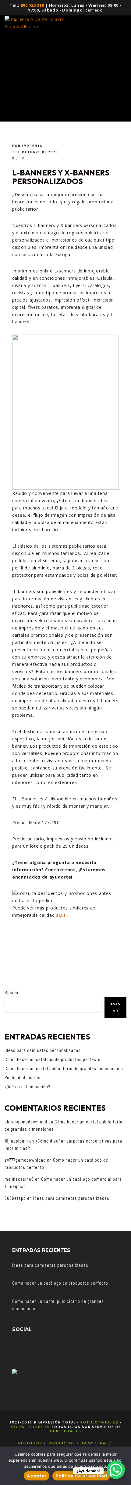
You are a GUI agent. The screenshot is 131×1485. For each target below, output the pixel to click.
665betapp (15, 1198)
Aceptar (36, 1476)
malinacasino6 (19, 1179)
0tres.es (39, 1426)
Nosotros (30, 1443)
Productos (62, 1443)
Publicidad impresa (24, 1077)
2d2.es (17, 1426)
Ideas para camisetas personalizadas (43, 1050)
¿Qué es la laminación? (27, 1086)
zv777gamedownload (25, 1160)
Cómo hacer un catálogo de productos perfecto (53, 1059)
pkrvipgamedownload (26, 1121)
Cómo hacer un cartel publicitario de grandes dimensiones (64, 1068)
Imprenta (32, 146)
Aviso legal (94, 1443)
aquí (60, 915)
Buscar (12, 992)
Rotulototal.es (99, 1422)
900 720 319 (32, 5)
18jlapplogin (16, 1140)
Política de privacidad (81, 1476)
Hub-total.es (65, 1431)
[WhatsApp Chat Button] (116, 1470)
